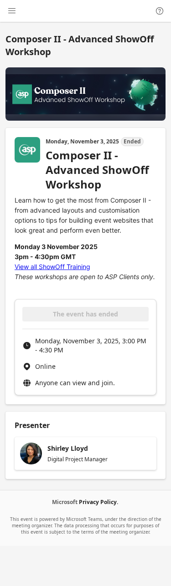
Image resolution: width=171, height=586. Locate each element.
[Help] (160, 11)
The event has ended (85, 314)
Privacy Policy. (98, 502)
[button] (85, 453)
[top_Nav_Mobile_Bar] (12, 11)
